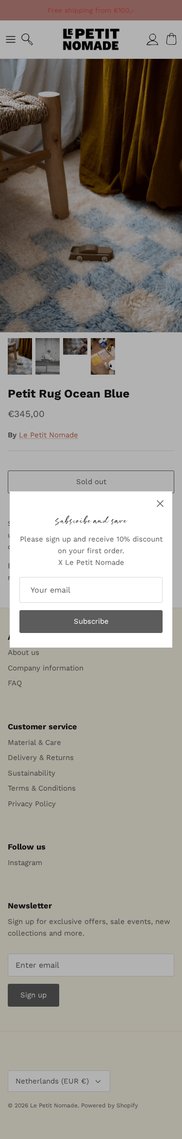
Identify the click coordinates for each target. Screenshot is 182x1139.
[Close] (160, 503)
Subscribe (91, 621)
